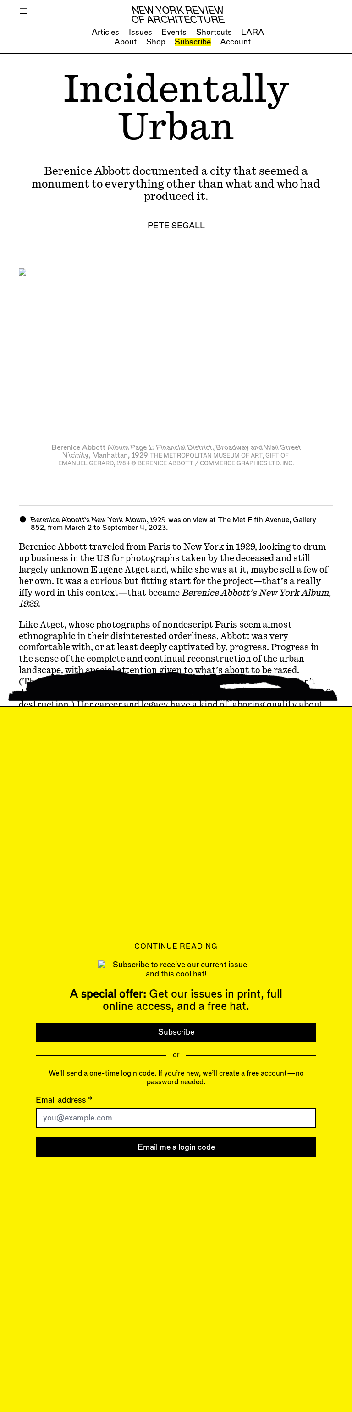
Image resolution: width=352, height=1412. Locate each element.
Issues (140, 32)
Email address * (64, 1100)
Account (235, 42)
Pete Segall (176, 226)
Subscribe (193, 42)
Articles (105, 32)
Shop (155, 42)
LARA (252, 32)
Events (174, 32)
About (125, 42)
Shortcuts (214, 32)
